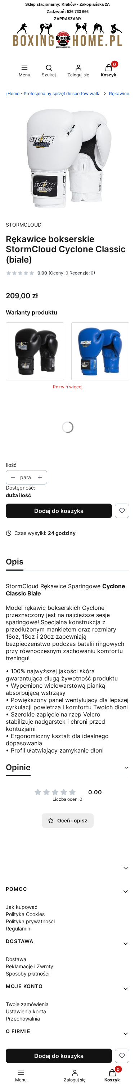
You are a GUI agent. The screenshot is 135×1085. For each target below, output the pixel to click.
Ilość (11, 465)
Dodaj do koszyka (59, 510)
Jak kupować (21, 907)
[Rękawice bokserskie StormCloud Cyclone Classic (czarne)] (35, 351)
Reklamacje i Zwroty (29, 966)
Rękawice (119, 93)
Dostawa (16, 959)
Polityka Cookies (25, 914)
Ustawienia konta (26, 1011)
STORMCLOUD (23, 225)
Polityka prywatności (30, 921)
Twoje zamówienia (27, 1004)
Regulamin (18, 928)
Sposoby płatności (27, 973)
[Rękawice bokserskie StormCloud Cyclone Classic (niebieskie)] (100, 351)
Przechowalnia (23, 1018)
